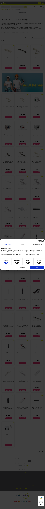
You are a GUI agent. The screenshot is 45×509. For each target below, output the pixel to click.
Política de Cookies (17, 255)
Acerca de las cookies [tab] (37, 244)
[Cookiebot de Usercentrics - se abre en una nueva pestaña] (38, 241)
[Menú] (43, 496)
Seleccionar (22, 267)
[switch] (17, 263)
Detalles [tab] (22, 244)
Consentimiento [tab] (8, 244)
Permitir (36, 267)
